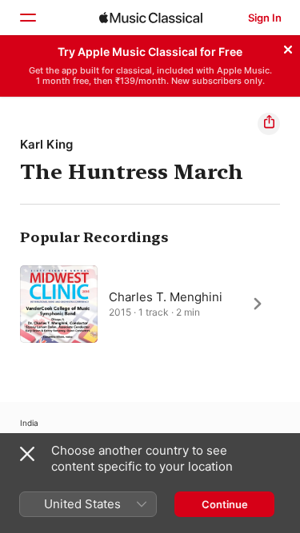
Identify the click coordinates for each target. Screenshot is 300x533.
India (29, 423)
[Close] (288, 47)
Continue (225, 504)
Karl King (46, 144)
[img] (150, 17)
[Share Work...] (269, 124)
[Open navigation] (27, 17)
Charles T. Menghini (165, 296)
